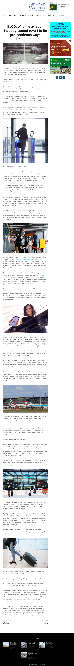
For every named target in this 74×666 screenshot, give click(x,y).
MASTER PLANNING (13, 647)
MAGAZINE (30, 15)
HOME (10, 15)
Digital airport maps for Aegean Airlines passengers (32, 643)
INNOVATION (30, 647)
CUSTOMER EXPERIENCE (32, 646)
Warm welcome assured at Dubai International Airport (50, 643)
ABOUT (44, 15)
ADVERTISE (38, 15)
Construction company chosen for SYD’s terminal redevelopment (32, 654)
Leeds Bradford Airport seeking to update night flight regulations (13, 644)
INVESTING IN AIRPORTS (32, 658)
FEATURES (22, 15)
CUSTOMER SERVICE (49, 646)
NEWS (15, 15)
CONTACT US (51, 15)
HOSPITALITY (48, 647)
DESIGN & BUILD (30, 657)
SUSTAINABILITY (29, 22)
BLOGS (19, 22)
